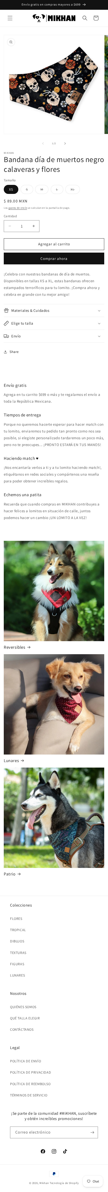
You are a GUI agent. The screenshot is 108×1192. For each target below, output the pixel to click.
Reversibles (14, 647)
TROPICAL (18, 930)
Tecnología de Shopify (64, 1183)
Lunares (11, 760)
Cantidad (10, 216)
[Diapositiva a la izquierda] (42, 143)
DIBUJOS (17, 941)
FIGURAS (17, 964)
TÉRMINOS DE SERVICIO (28, 1095)
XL (75, 190)
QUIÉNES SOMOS (23, 1007)
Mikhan (44, 1183)
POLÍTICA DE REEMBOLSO (30, 1084)
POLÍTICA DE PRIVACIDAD (30, 1072)
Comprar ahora (54, 258)
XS (11, 189)
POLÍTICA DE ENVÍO (25, 1061)
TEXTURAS (18, 952)
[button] (10, 18)
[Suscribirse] (92, 1132)
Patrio (10, 874)
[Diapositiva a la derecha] (65, 143)
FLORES (16, 918)
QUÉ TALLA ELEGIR (25, 1018)
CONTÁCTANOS (22, 1029)
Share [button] (14, 351)
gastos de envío (18, 207)
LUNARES (17, 975)
